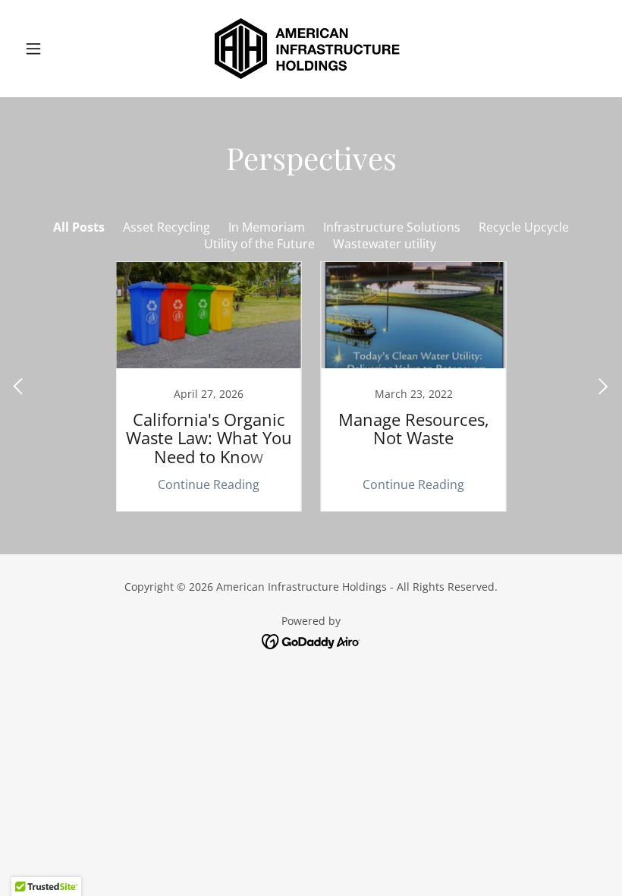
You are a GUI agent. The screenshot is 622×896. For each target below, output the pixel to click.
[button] (62, 48)
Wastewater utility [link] (384, 243)
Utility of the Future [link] (259, 243)
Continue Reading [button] (208, 484)
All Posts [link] (79, 227)
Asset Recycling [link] (166, 227)
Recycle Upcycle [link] (524, 227)
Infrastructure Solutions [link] (391, 227)
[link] (311, 48)
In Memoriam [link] (266, 227)
